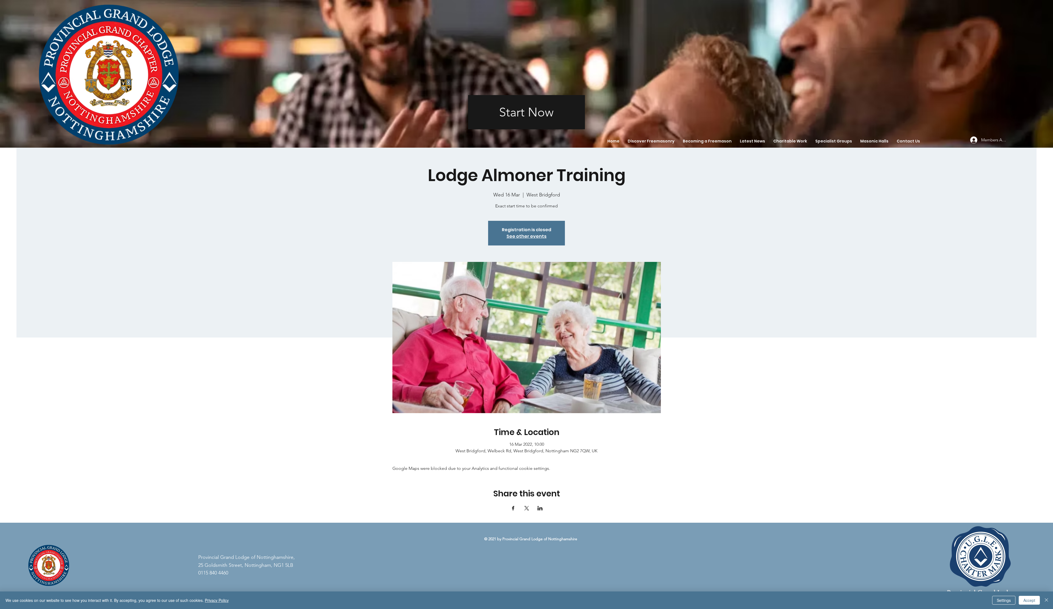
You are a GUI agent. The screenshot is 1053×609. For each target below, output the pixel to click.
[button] (651, 141)
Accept (1029, 600)
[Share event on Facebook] (513, 508)
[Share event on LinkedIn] (540, 508)
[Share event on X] (526, 508)
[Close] (1046, 600)
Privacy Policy (217, 600)
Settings (1004, 600)
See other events (526, 236)
